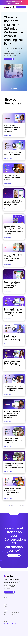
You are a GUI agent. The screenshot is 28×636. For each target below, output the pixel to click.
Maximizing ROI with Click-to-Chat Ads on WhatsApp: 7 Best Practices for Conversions (14, 257)
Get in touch (8, 592)
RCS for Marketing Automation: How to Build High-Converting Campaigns (13, 128)
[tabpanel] (14, 48)
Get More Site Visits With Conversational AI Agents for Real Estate (13, 388)
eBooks (5, 612)
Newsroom (5, 602)
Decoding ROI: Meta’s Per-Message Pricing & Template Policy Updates (14, 465)
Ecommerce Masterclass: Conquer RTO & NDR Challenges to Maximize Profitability (13, 312)
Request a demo (13, 555)
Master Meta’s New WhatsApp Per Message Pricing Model (13, 440)
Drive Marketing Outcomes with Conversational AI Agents (13, 338)
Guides (13, 614)
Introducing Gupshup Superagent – (14, 1)
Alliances (5, 604)
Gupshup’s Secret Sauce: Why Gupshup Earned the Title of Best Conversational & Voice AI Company (13, 229)
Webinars (5, 616)
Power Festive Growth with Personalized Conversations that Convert (12, 491)
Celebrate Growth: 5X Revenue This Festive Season (12, 177)
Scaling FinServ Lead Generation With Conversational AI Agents (13, 363)
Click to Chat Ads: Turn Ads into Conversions (12, 153)
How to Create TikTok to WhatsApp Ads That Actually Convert (13, 203)
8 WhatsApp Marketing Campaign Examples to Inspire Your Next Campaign (12, 414)
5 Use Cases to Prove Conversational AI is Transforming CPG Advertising (12, 285)
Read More (8, 64)
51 (22, 505)
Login (10, 3)
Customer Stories (15, 612)
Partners (5, 606)
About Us (5, 597)
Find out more (7, 135)
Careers (5, 599)
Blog (4, 614)
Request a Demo (20, 7)
